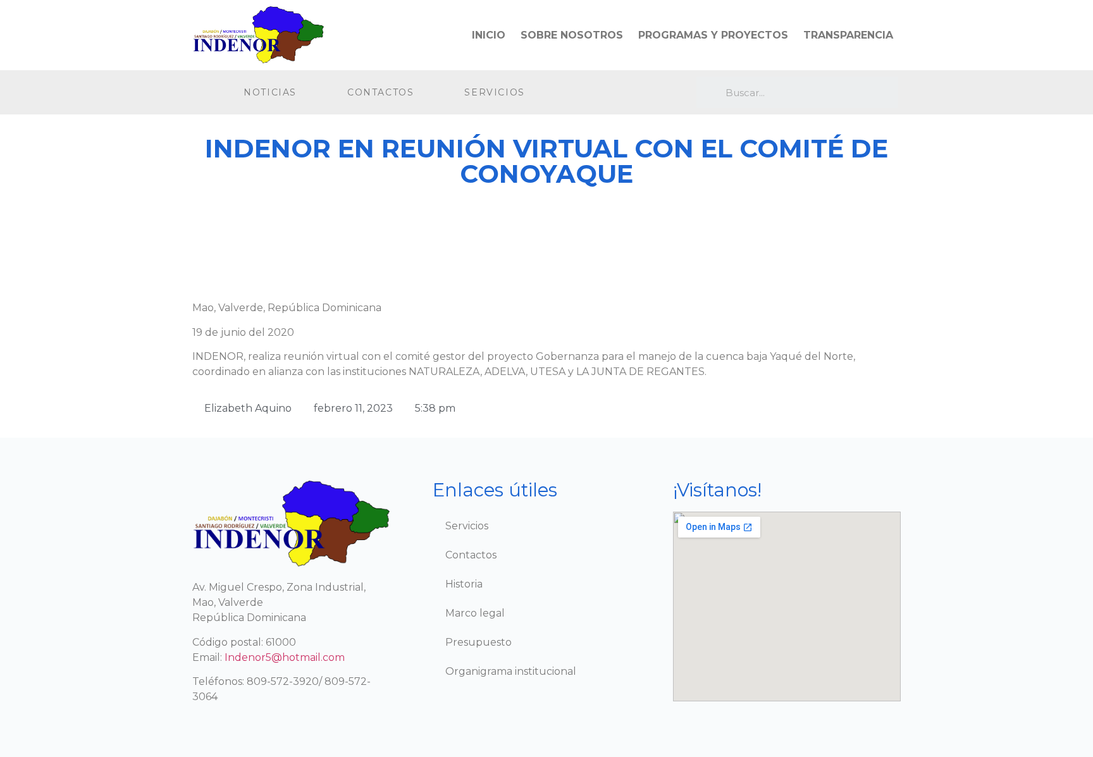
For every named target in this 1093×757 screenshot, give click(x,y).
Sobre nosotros (572, 35)
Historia (464, 584)
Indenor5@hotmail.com (285, 657)
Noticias (270, 92)
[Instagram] (627, 92)
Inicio (488, 35)
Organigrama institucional (510, 671)
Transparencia (848, 35)
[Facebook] (601, 92)
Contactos (380, 92)
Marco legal (475, 613)
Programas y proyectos (713, 35)
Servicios (494, 92)
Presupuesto (478, 642)
